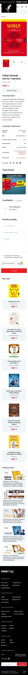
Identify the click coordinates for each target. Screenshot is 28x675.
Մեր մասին (4, 582)
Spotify (3, 640)
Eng (17, 7)
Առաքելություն (16, 582)
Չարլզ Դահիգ (6, 82)
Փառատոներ (5, 599)
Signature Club (16, 599)
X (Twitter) (4, 631)
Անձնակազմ (4, 585)
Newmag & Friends (6, 616)
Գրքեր (3, 597)
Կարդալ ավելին (7, 119)
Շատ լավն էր (13, 209)
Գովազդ (3, 614)
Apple (11, 640)
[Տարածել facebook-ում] (10, 163)
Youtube (11, 625)
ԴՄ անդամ (4, 658)
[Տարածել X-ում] (14, 163)
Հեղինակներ (15, 585)
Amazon (3, 642)
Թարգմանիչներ (5, 587)
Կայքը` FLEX (24, 672)
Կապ (2, 654)
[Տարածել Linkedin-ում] (17, 163)
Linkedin (3, 628)
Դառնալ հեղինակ (19, 614)
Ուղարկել (14, 270)
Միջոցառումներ (18, 611)
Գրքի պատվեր (5, 611)
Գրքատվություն (16, 597)
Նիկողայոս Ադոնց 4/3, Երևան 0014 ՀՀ (20, 655)
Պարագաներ (5, 602)
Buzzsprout (4, 645)
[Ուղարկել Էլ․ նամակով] (20, 163)
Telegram (11, 628)
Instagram (4, 625)
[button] (1, 63)
